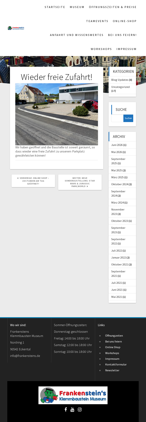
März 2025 (117, 177)
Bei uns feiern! (122, 35)
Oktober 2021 (119, 264)
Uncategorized (120, 87)
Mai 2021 (116, 297)
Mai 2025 (116, 170)
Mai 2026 (116, 152)
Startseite (55, 7)
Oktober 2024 (119, 184)
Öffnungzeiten (114, 335)
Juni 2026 (117, 145)
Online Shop (112, 347)
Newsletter (112, 370)
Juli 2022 (116, 250)
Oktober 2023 (119, 221)
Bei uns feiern (113, 341)
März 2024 (117, 202)
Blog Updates (119, 79)
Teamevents (97, 21)
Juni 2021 (117, 289)
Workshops (101, 49)
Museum (77, 7)
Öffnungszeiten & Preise (113, 7)
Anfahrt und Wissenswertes (77, 35)
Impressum (126, 49)
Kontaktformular (116, 364)
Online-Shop (125, 21)
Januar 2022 (118, 257)
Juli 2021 (116, 282)
